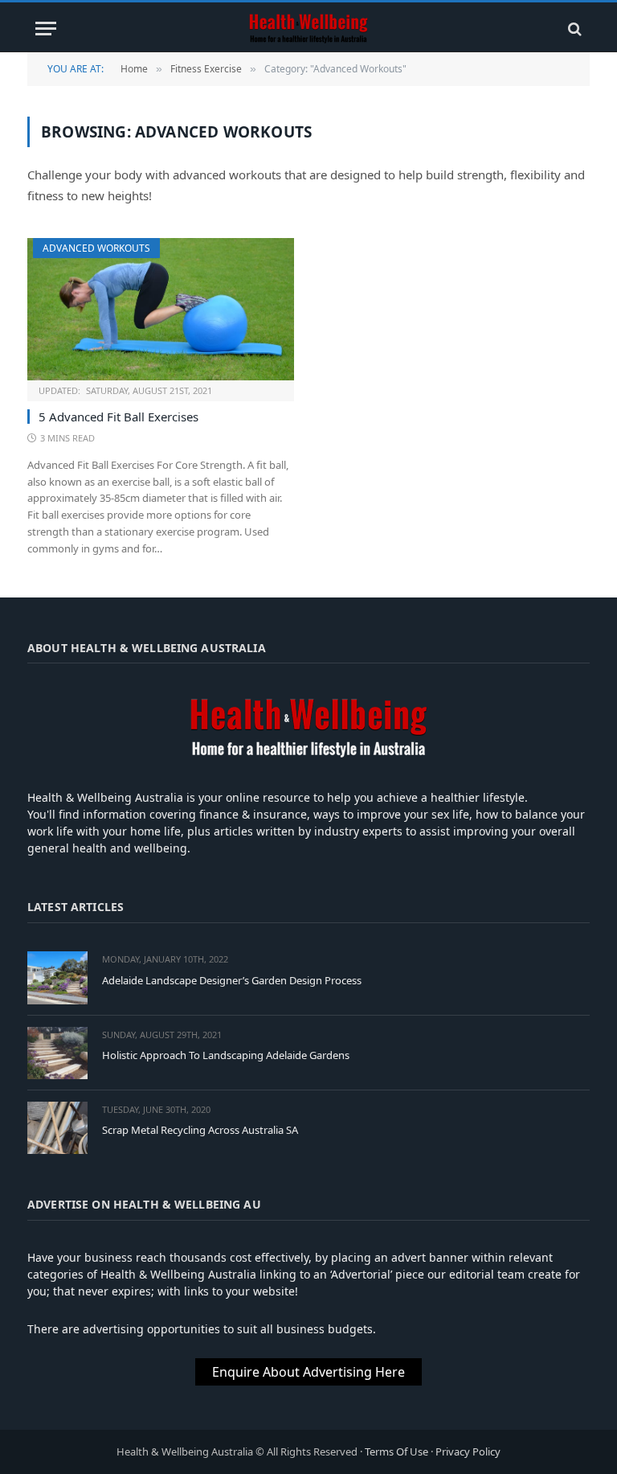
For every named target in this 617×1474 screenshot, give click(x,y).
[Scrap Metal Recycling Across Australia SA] (57, 1128)
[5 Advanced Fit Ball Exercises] (160, 309)
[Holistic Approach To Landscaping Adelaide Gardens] (57, 1053)
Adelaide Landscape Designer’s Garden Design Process (232, 980)
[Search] (573, 28)
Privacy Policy (468, 1451)
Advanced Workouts (96, 248)
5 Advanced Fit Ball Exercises (118, 417)
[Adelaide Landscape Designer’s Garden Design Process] (57, 977)
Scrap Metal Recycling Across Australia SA (200, 1130)
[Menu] (45, 28)
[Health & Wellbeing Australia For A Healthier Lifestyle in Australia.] (308, 28)
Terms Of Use (396, 1451)
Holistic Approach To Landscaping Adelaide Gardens (225, 1055)
